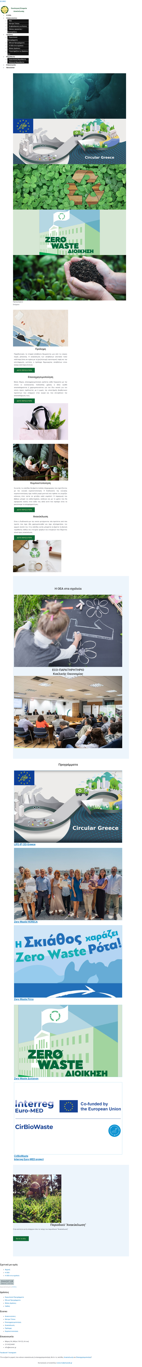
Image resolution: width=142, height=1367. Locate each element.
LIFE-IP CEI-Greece (24, 844)
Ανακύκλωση (68, 1357)
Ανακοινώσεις (11, 18)
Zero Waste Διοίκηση (26, 1078)
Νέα (10, 21)
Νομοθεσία (10, 57)
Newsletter (10, 68)
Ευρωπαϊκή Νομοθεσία (17, 59)
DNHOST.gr (14, 1286)
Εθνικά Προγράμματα (16, 43)
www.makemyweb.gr (64, 1363)
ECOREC (3, 1)
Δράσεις (9, 34)
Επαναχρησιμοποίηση (83, 1357)
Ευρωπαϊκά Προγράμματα (12, 38)
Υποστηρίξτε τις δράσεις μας (17, 52)
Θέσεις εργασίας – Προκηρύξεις (15, 30)
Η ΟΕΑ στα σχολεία (16, 45)
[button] (24, 370)
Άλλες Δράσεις (14, 48)
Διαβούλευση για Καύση (18, 26)
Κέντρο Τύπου (14, 23)
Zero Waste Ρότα (24, 999)
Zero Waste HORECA (26, 921)
